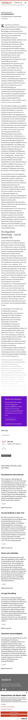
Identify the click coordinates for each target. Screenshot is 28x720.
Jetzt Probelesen (10, 419)
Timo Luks (5, 18)
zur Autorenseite (5, 435)
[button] (25, 3)
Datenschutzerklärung (6, 709)
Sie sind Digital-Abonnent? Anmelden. (13, 423)
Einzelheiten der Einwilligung (8, 706)
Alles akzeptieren (14, 712)
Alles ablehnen (14, 715)
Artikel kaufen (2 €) (6, 455)
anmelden (17, 2)
